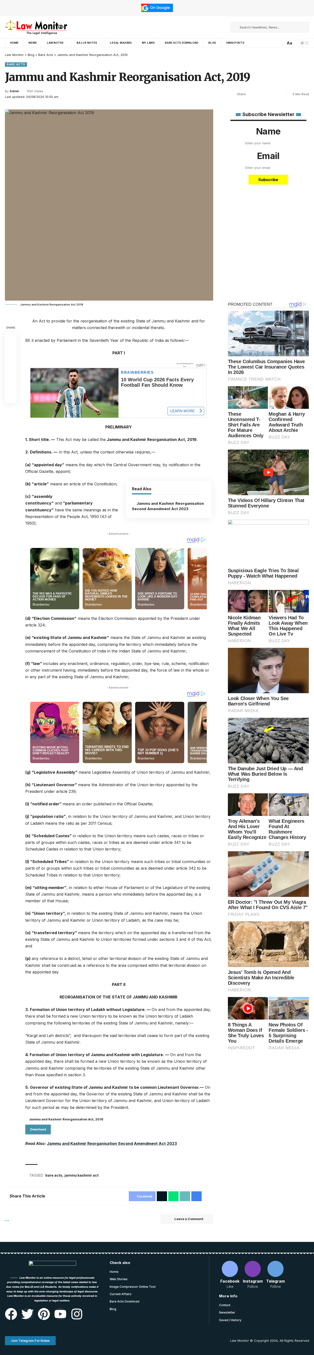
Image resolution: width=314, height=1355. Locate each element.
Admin (14, 91)
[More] (281, 94)
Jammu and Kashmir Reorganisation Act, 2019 (66, 1119)
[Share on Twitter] (258, 94)
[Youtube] (60, 1314)
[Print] (273, 94)
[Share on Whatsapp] (266, 94)
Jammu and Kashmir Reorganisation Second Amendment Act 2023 (112, 1143)
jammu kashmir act (82, 1175)
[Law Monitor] (36, 27)
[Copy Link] (11, 373)
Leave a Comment (188, 1219)
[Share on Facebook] (251, 94)
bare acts (53, 1175)
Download (38, 1129)
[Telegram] (223, 27)
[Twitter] (27, 1314)
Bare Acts (16, 64)
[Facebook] (212, 27)
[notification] (281, 42)
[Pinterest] (44, 1314)
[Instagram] (217, 27)
